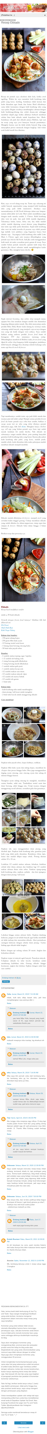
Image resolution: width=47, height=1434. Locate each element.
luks (8, 1037)
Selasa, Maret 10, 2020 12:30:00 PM (30, 1165)
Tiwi (8, 1118)
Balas (9, 1003)
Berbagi (6, 981)
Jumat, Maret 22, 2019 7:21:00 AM (25, 994)
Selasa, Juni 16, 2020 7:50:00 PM (28, 1196)
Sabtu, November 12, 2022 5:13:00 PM (29, 1261)
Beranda (23, 1423)
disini (24, 426)
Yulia (9, 994)
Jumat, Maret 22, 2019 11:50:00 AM (25, 1037)
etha (9, 1073)
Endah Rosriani (13, 1239)
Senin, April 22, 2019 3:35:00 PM (23, 1118)
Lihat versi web (23, 1427)
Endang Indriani (19, 1013)
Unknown (11, 1165)
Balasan (13, 1008)
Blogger (31, 1432)
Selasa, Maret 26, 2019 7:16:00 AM (24, 1073)
